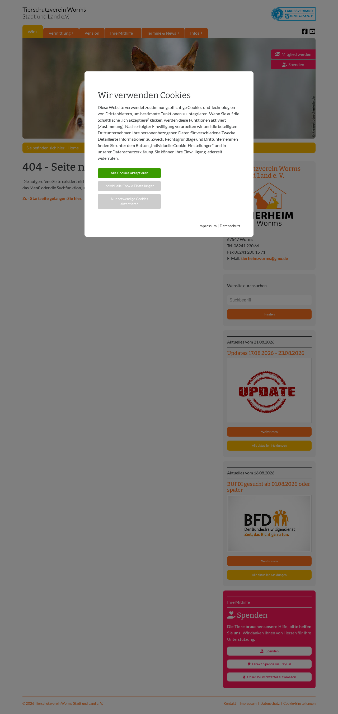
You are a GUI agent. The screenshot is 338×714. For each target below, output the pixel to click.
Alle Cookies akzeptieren (129, 173)
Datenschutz (230, 225)
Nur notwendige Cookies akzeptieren (129, 201)
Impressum (208, 225)
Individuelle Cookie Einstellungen (129, 186)
